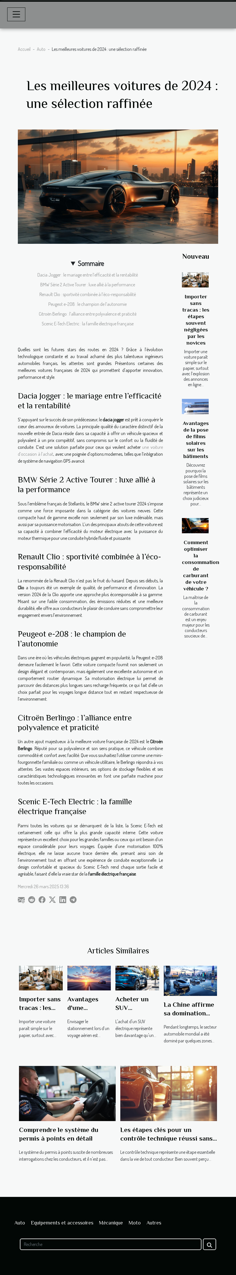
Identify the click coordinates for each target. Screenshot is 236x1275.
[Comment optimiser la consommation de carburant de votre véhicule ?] (195, 525)
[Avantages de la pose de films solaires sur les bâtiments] (195, 406)
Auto (41, 49)
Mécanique (111, 1223)
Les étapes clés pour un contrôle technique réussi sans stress (166, 1138)
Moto (135, 1223)
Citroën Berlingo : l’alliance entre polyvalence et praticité (87, 314)
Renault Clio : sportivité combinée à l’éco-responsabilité (87, 294)
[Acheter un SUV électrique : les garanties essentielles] (137, 977)
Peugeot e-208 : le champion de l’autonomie (87, 304)
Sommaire (91, 263)
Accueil (24, 49)
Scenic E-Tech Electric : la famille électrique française (88, 324)
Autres (153, 1223)
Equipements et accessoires (62, 1223)
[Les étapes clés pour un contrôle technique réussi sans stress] (168, 1093)
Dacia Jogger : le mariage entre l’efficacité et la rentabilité (87, 275)
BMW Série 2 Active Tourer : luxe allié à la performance (87, 284)
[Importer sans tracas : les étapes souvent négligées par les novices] (195, 279)
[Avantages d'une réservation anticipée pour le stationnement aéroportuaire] (89, 977)
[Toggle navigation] (16, 14)
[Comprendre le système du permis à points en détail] (67, 1093)
